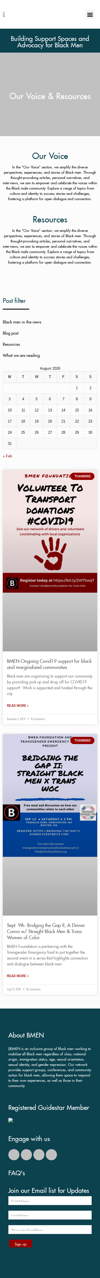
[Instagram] (38, 1154)
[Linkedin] (51, 1154)
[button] (89, 14)
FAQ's (16, 1172)
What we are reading (21, 354)
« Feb (7, 456)
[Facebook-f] (26, 1154)
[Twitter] (13, 1154)
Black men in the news (22, 321)
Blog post (11, 332)
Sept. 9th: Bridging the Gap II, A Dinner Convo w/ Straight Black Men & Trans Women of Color (46, 930)
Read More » (18, 706)
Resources (11, 343)
